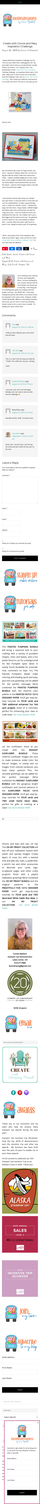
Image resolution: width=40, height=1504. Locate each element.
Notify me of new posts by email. (13, 551)
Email (4, 519)
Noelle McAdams (18, 381)
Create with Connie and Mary (25, 70)
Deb (13, 324)
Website (4, 530)
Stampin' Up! (24, 264)
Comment (6, 475)
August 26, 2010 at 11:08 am (23, 327)
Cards (15, 254)
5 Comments (33, 50)
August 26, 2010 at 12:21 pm (23, 353)
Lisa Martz (16, 433)
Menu (20, 2)
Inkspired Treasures (20, 20)
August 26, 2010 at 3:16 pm (22, 412)
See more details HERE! (24, 714)
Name (4, 508)
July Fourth (12, 264)
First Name (7, 1367)
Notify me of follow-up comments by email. (16, 543)
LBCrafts (15, 350)
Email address (8, 1357)
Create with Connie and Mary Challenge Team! (17, 240)
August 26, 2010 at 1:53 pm (22, 384)
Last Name (7, 1378)
